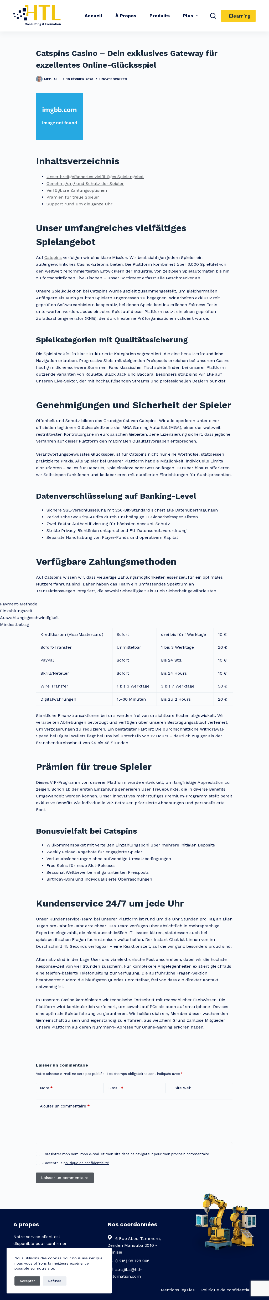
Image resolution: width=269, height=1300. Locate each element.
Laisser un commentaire (65, 1177)
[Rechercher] (213, 16)
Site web (183, 1088)
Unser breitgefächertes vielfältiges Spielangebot (95, 176)
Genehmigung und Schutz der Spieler (85, 183)
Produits (159, 15)
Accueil (93, 15)
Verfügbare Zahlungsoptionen (76, 190)
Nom (46, 1088)
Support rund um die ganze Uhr (79, 203)
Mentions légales (178, 1289)
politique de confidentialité (86, 1163)
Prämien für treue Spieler (72, 197)
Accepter (27, 1281)
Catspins (53, 257)
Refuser (54, 1281)
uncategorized (113, 79)
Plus (188, 15)
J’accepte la (76, 1163)
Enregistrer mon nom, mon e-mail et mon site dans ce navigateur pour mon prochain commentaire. (126, 1154)
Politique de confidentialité (228, 1289)
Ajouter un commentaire (65, 1106)
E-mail (115, 1088)
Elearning (239, 16)
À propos (125, 15)
